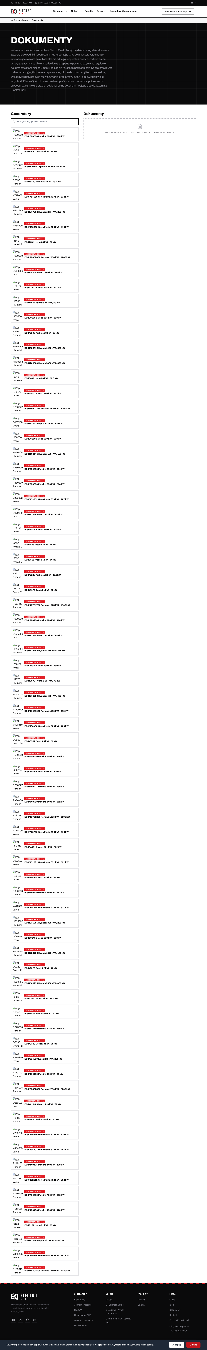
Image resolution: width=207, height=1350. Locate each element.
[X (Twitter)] (20, 1319)
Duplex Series (80, 1325)
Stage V (78, 1310)
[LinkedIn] (13, 1319)
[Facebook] (27, 1319)
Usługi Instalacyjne (115, 1305)
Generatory (59, 11)
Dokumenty (174, 1310)
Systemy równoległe (83, 1320)
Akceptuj (176, 1345)
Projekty (89, 11)
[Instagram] (34, 1319)
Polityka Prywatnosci (179, 1320)
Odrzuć (193, 1345)
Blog (171, 1305)
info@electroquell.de (49, 3)
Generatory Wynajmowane (123, 11)
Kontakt (173, 1315)
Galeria (141, 1305)
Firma (100, 11)
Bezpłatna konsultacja (176, 11)
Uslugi (74, 11)
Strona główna (21, 20)
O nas (172, 1300)
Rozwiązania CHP (82, 1315)
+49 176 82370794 (22, 3)
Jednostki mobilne (83, 1305)
